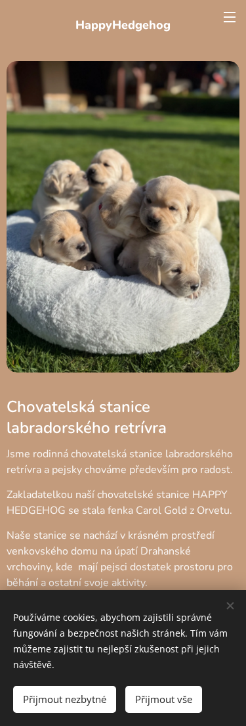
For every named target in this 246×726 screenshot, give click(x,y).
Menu (229, 16)
